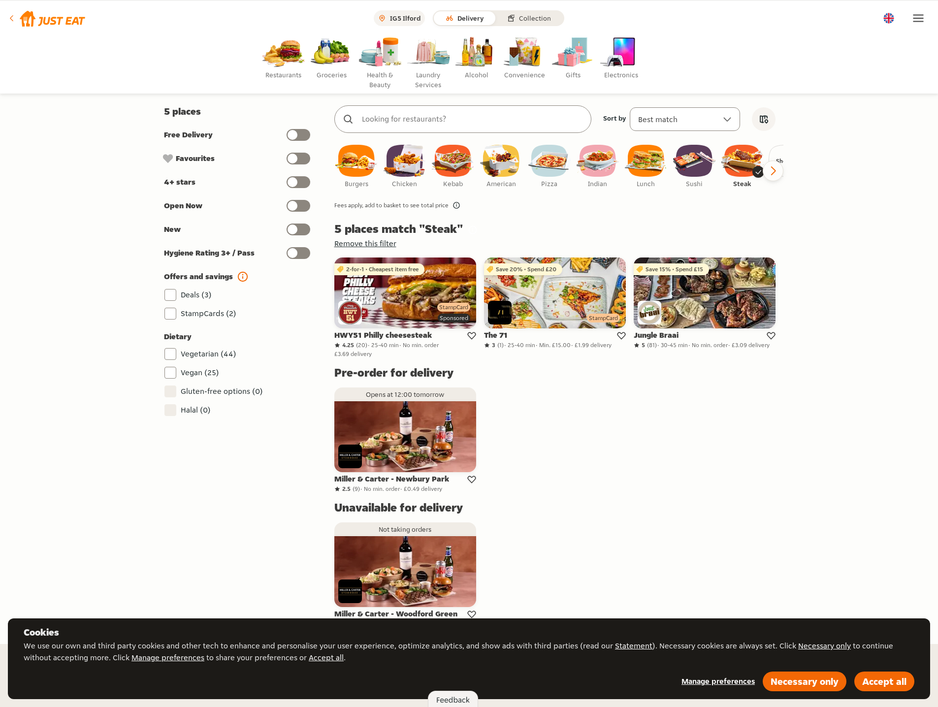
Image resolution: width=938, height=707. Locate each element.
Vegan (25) (200, 372)
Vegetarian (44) (208, 354)
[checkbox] (356, 167)
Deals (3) (196, 294)
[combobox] (472, 119)
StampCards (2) (208, 313)
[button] (46, 18)
